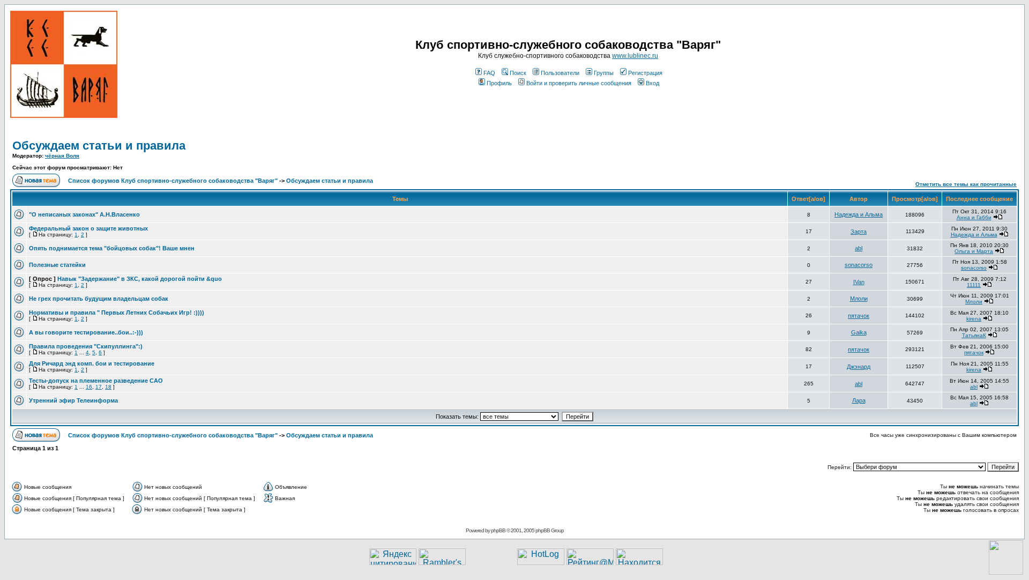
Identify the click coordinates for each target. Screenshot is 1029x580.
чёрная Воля (62, 156)
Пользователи (560, 73)
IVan (858, 282)
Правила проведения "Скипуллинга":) (86, 346)
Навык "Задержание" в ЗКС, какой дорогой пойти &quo (139, 279)
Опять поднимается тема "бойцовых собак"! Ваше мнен (112, 248)
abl (858, 248)
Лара (859, 400)
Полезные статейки (57, 265)
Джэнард (858, 366)
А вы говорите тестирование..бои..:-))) (86, 332)
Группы (604, 73)
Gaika (859, 332)
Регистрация (645, 73)
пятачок (858, 316)
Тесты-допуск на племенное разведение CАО (96, 380)
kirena (973, 319)
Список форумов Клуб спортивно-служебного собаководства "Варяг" (173, 180)
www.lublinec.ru (635, 56)
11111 (974, 285)
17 (98, 387)
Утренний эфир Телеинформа (73, 400)
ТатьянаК (974, 335)
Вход (652, 83)
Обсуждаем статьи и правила (98, 145)
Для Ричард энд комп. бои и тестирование (91, 363)
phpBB (498, 530)
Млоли (859, 298)
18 (108, 387)
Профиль (499, 83)
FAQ (489, 73)
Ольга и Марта (974, 251)
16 (89, 387)
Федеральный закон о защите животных (88, 228)
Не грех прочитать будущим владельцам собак (98, 298)
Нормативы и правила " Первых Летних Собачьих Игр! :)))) (116, 312)
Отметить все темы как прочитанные (966, 184)
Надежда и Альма (858, 214)
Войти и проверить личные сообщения (578, 83)
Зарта (859, 231)
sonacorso (859, 265)
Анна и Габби (974, 217)
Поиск (518, 73)
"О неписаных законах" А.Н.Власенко (84, 214)
